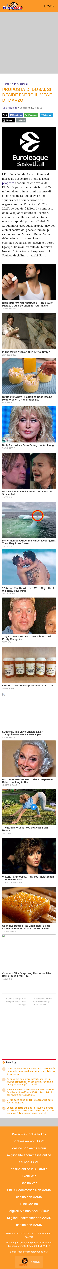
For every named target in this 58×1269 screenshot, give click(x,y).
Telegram (47, 115)
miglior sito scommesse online (29, 1155)
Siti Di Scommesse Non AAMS (29, 1190)
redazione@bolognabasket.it (33, 1251)
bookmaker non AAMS (29, 1141)
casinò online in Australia (29, 1169)
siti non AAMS (29, 1162)
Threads (9, 120)
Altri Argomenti (20, 83)
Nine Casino (29, 1204)
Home (6, 83)
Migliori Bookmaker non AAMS (29, 1218)
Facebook (17, 115)
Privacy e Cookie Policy (29, 1134)
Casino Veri (29, 1183)
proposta (8, 183)
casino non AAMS (29, 1197)
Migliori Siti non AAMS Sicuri (29, 1211)
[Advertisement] (29, 43)
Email (22, 120)
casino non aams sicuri (29, 1148)
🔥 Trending (9, 1062)
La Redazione (10, 107)
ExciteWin (29, 1176)
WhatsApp (32, 115)
